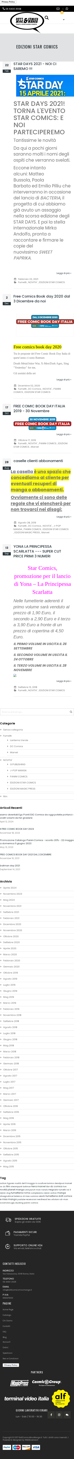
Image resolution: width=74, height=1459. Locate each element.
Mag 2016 (8, 1118)
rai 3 (68, 1189)
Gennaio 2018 (11, 1063)
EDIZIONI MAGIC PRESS (27, 532)
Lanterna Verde (19, 740)
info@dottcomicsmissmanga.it (17, 1290)
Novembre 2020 (12, 930)
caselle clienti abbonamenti (38, 460)
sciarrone (5, 1202)
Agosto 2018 (10, 1027)
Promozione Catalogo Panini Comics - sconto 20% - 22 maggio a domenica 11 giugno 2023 (37, 841)
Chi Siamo (7, 1320)
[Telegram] (67, 1414)
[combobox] (37, 711)
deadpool (59, 1183)
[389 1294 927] (67, 9)
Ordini (5, 1347)
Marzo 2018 (9, 1051)
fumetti (62, 1189)
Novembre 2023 (12, 894)
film (5, 796)
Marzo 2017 (9, 1094)
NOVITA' (32, 282)
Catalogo (7, 1315)
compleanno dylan (40, 1192)
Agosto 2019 (10, 978)
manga (61, 1193)
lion (65, 1186)
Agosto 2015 (10, 1160)
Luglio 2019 (9, 985)
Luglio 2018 (9, 1033)
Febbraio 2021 (11, 918)
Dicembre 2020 (12, 924)
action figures (7, 1183)
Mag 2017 (8, 1088)
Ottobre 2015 (10, 1148)
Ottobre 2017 (10, 1069)
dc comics (56, 1186)
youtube (21, 1199)
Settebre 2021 (11, 912)
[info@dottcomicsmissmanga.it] (58, 9)
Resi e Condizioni (10, 1358)
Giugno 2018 (10, 1039)
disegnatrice (7, 1196)
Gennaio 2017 (11, 1100)
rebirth (42, 1196)
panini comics (31, 1202)
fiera (34, 1186)
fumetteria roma (21, 1193)
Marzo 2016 (9, 1130)
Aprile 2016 (9, 1124)
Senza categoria (13, 729)
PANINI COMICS (47, 443)
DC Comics (34, 389)
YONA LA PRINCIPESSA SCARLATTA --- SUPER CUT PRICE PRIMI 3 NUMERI (37, 551)
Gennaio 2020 (11, 966)
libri (48, 1186)
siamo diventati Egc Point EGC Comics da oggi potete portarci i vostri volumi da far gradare (36, 816)
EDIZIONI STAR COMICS (52, 282)
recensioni (31, 1199)
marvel (41, 1186)
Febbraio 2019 (11, 1009)
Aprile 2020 (9, 948)
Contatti (6, 1326)
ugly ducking (17, 1202)
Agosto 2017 (10, 1075)
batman (27, 1186)
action (53, 1192)
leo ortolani (53, 1199)
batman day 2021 (10, 865)
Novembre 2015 (12, 1142)
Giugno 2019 (10, 991)
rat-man (63, 1199)
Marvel (35, 446)
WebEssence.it (31, 1440)
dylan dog (5, 1192)
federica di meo (22, 1196)
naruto (44, 1189)
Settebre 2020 (11, 942)
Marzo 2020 (10, 954)
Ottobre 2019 (10, 972)
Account (6, 1342)
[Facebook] (51, 1414)
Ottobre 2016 (10, 1106)
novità (4, 1189)
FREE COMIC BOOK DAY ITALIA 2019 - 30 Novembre (39, 408)
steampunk (17, 1186)
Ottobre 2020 (11, 936)
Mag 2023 (9, 900)
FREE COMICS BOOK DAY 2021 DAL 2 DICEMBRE (26, 854)
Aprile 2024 (10, 887)
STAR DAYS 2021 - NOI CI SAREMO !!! (34, 66)
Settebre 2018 (11, 1021)
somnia (34, 1196)
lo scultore (41, 1183)
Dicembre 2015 (11, 1136)
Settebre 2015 (11, 1154)
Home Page (8, 1309)
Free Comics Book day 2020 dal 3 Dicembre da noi (41, 299)
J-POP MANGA (18, 770)
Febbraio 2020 (11, 960)
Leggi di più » (64, 273)
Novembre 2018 (12, 1015)
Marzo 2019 (9, 1003)
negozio (53, 1189)
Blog (5, 1337)
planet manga (16, 1189)
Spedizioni (7, 1353)
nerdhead (42, 1199)
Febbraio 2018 (11, 1057)
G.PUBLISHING (17, 764)
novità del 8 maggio (25, 1183)
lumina (50, 1183)
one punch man (33, 1189)
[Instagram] (59, 1414)
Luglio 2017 (9, 1081)
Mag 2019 (8, 997)
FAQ (4, 1331)
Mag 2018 (8, 1045)
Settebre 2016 (11, 1112)
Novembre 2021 (12, 906)
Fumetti (22, 282)
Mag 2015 (8, 1166)
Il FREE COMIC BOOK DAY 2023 (17, 829)
